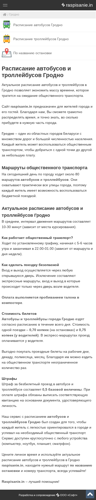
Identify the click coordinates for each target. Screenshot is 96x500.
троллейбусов (56, 180)
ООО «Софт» (23, 6)
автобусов (30, 180)
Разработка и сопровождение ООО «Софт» (48, 495)
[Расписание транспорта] (5, 15)
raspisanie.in (21, 106)
